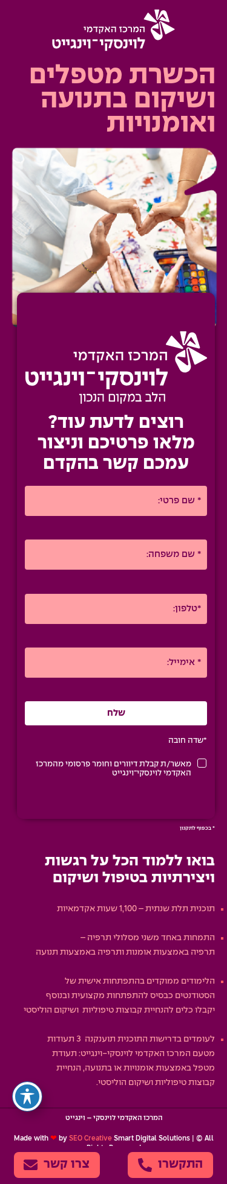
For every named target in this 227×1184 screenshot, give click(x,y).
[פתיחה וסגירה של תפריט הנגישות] (27, 1096)
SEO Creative (90, 1138)
